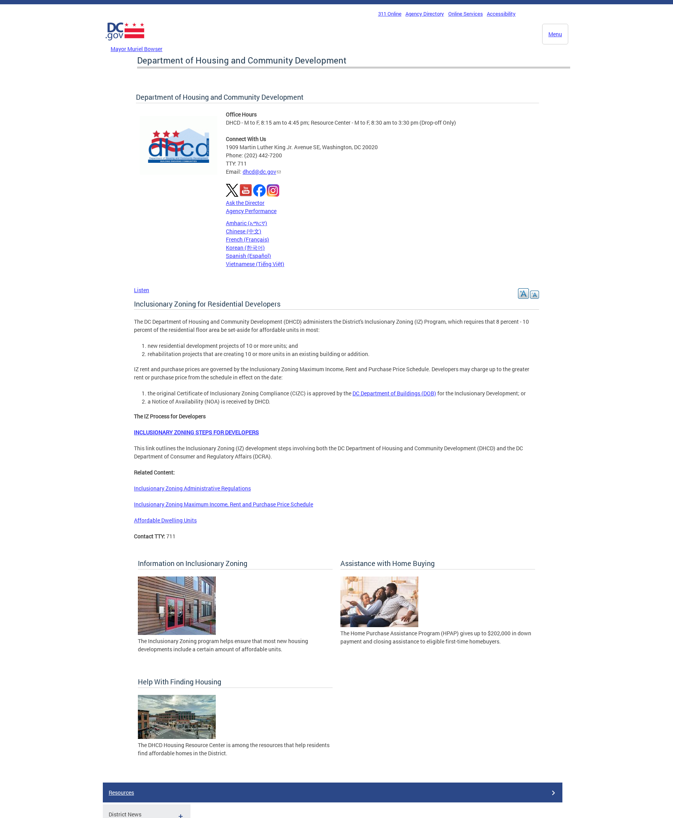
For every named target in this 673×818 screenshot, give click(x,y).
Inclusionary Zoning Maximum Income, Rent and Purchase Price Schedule (223, 504)
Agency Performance (251, 211)
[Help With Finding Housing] (177, 736)
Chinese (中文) (243, 231)
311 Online (390, 13)
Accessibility (501, 13)
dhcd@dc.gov (259, 171)
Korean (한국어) (245, 247)
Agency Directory (424, 13)
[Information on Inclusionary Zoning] (177, 632)
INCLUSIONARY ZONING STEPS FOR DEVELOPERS (196, 432)
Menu (555, 34)
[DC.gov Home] (125, 42)
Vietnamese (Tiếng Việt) (255, 264)
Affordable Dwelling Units (165, 520)
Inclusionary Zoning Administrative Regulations (192, 488)
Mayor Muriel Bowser (136, 49)
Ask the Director (245, 202)
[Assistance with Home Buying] (379, 625)
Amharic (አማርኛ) (246, 223)
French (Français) (247, 239)
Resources (121, 792)
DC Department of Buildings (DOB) (394, 393)
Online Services (465, 13)
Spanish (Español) (248, 255)
